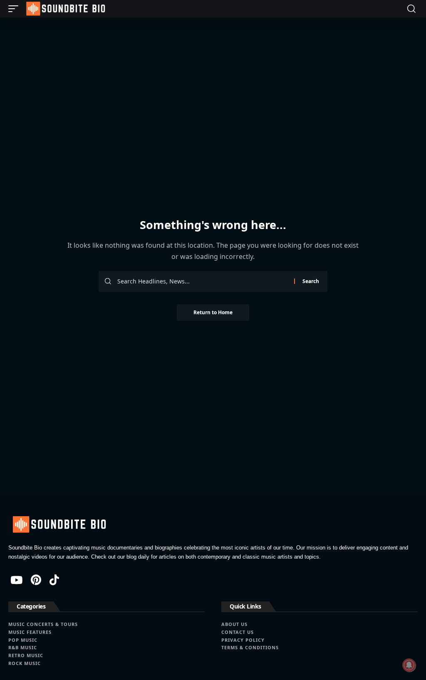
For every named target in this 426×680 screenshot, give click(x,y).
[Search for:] (202, 281)
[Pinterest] (36, 580)
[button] (15, 8)
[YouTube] (16, 580)
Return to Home (213, 312)
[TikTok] (54, 580)
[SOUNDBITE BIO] (64, 8)
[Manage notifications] (409, 665)
